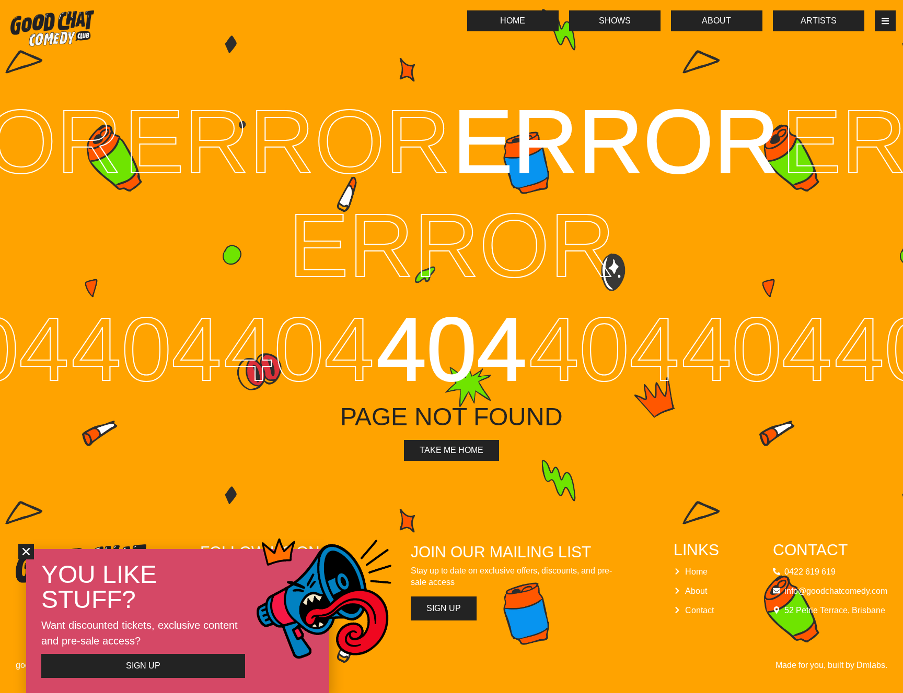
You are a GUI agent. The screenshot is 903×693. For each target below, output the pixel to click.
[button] (26, 551)
